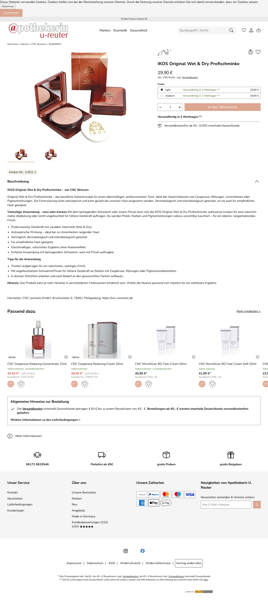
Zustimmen (11, 13)
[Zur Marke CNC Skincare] (164, 53)
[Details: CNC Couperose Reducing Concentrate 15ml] (12, 357)
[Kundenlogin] (251, 30)
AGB (111, 563)
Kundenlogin (15, 511)
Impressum (74, 563)
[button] (250, 52)
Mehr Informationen (28, 436)
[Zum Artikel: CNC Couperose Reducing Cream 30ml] (102, 339)
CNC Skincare (38, 44)
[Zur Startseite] (38, 30)
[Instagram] (125, 551)
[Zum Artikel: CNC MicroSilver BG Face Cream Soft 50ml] (230, 339)
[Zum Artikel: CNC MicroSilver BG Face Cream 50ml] (166, 339)
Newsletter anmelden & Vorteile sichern (228, 497)
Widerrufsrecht (130, 563)
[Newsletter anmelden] (257, 505)
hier (206, 579)
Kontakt (12, 492)
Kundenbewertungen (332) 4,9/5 (90, 524)
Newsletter (15, 499)
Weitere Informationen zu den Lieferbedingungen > (45, 420)
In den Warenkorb (222, 107)
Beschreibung (18, 181)
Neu (74, 504)
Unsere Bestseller (84, 492)
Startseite (12, 44)
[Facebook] (142, 551)
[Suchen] (232, 30)
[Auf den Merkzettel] (258, 52)
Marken (25, 44)
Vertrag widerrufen (188, 563)
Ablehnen (7, 6)
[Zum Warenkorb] (258, 30)
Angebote (78, 511)
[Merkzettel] (244, 30)
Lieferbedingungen (19, 504)
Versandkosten (190, 77)
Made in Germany (83, 516)
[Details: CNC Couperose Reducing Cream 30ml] (76, 357)
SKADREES (55, 44)
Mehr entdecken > (249, 311)
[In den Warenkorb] (10, 384)
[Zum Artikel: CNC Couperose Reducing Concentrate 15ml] (38, 339)
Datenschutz (95, 563)
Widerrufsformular (158, 563)
